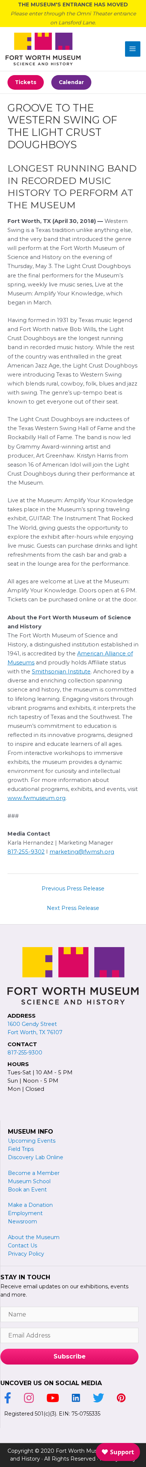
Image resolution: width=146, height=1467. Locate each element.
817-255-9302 (26, 851)
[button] (25, 82)
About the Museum (34, 1237)
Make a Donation (30, 1205)
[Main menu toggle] (133, 49)
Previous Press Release (73, 888)
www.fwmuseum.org (36, 798)
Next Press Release (73, 908)
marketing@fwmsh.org (81, 851)
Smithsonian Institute (61, 671)
